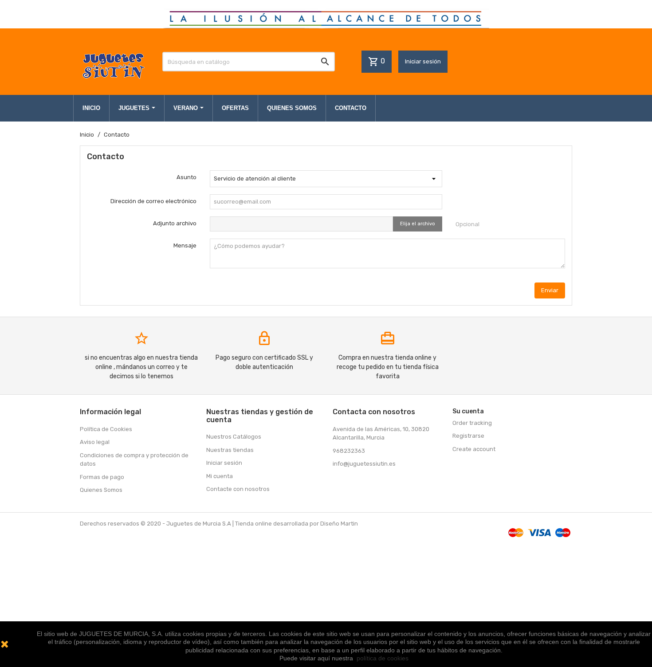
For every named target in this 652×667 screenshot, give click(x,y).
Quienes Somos (101, 490)
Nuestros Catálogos (233, 436)
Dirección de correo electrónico (153, 201)
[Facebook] (341, 483)
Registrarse (468, 435)
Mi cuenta (219, 476)
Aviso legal (95, 442)
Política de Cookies (106, 429)
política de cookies (382, 658)
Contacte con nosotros (238, 489)
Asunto (186, 177)
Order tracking (472, 423)
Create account (473, 449)
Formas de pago (102, 477)
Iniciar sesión (423, 61)
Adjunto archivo (174, 223)
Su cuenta (468, 411)
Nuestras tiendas (230, 450)
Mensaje (184, 245)
